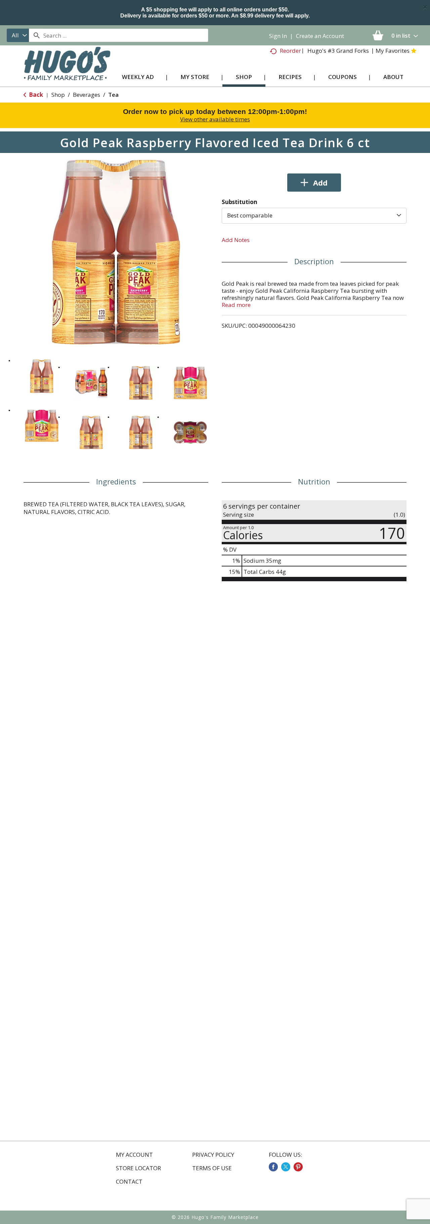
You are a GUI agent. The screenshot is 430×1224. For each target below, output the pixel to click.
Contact (129, 1181)
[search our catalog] (36, 35)
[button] (42, 376)
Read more (236, 304)
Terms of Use (212, 1168)
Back (35, 94)
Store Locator (138, 1168)
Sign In (278, 36)
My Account (134, 1154)
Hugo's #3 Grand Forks (338, 50)
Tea (113, 94)
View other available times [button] (215, 119)
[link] (273, 1167)
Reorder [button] (290, 50)
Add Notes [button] (236, 240)
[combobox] (18, 35)
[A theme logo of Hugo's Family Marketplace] (67, 70)
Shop (58, 94)
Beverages (86, 94)
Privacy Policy (213, 1154)
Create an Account (320, 36)
